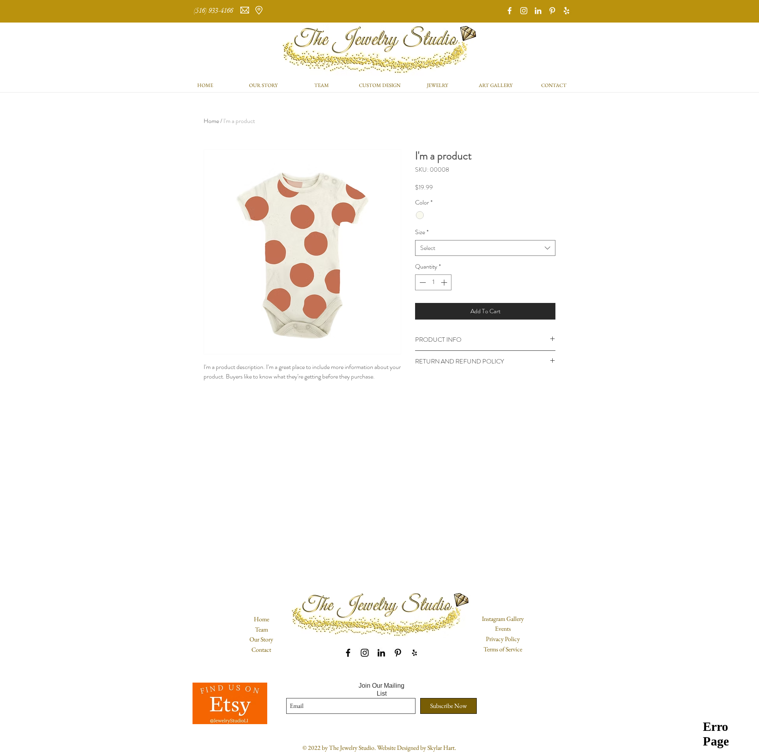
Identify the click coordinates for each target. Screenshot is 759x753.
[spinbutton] (433, 282)
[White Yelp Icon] (566, 10)
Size (422, 232)
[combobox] (485, 248)
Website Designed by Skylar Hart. (416, 748)
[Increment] (444, 282)
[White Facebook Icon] (509, 10)
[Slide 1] (379, 3)
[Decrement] (421, 282)
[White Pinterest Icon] (552, 10)
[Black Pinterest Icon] (398, 652)
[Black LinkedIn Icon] (381, 652)
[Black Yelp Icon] (414, 652)
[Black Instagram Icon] (364, 652)
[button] (438, 85)
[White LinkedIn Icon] (538, 10)
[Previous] (44, 11)
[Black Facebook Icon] (348, 652)
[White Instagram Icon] (524, 10)
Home (211, 120)
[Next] (714, 11)
